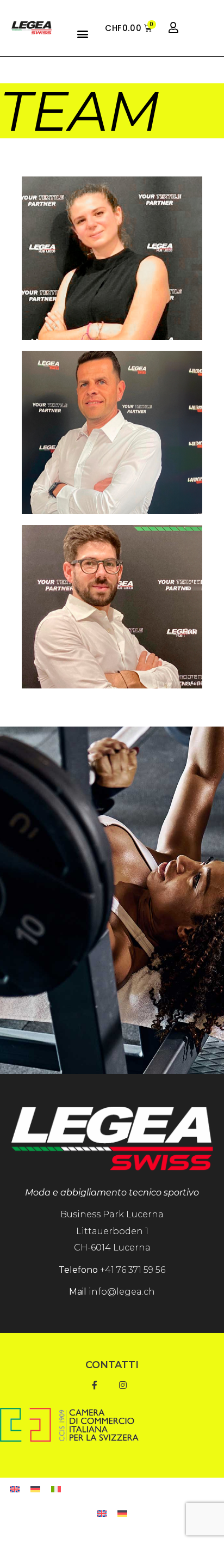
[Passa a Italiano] (56, 1490)
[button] (83, 33)
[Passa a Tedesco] (35, 1490)
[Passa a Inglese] (14, 1490)
